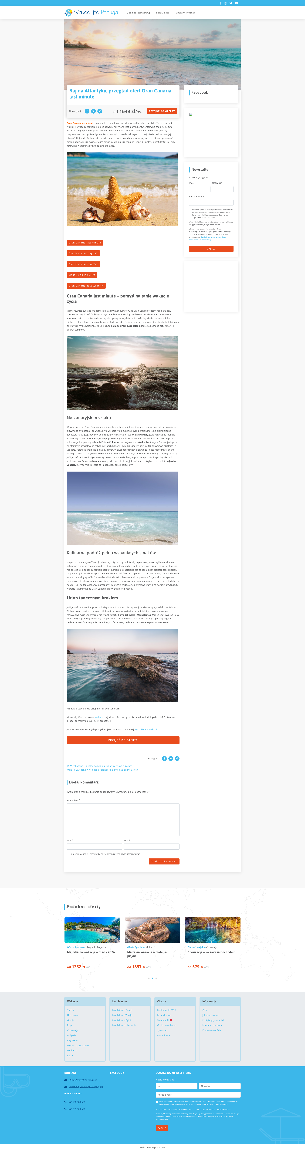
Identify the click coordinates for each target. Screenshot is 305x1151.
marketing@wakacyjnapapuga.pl (86, 1086)
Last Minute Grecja (122, 1010)
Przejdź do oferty (162, 111)
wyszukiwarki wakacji (146, 729)
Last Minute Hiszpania (124, 1025)
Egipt (70, 1025)
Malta (88, 947)
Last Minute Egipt (121, 1020)
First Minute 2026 (166, 1010)
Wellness (72, 1050)
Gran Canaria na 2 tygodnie (86, 285)
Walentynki (163, 1020)
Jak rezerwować (210, 1015)
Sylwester (162, 1030)
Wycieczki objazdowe (78, 1045)
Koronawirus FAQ (211, 1030)
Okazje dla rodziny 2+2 (83, 253)
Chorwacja (150, 947)
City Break (72, 1040)
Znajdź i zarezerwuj (139, 12)
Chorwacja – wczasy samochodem (151, 952)
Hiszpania (211, 947)
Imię (70, 840)
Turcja (70, 1010)
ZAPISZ (211, 248)
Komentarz (73, 800)
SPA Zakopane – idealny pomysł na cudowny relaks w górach (100, 765)
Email (128, 840)
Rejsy (70, 1055)
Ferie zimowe (164, 1015)
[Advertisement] (213, 286)
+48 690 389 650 (76, 1102)
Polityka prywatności (213, 1020)
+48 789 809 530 (76, 1108)
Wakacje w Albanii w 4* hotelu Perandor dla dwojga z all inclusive (102, 769)
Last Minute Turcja (122, 1015)
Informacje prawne (212, 1025)
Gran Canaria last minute (85, 242)
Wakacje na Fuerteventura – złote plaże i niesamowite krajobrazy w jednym (210, 956)
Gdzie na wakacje (166, 1025)
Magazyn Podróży (185, 12)
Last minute (163, 1035)
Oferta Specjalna (75, 947)
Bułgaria (71, 1035)
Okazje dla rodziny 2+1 (83, 264)
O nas (205, 1010)
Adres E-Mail (196, 196)
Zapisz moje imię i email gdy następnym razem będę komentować (105, 853)
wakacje (99, 717)
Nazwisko (217, 182)
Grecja (70, 1020)
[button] (149, 978)
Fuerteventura (224, 947)
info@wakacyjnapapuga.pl (83, 1079)
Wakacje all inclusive (82, 274)
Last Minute (162, 12)
